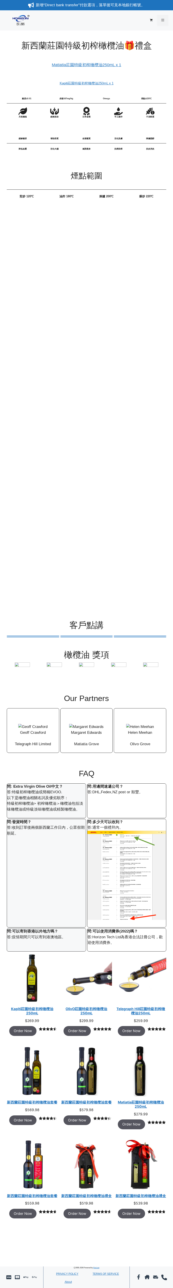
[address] (147, 1277)
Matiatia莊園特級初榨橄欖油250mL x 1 (86, 65)
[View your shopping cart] (151, 20)
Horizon (96, 1268)
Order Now (23, 1031)
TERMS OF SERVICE (106, 1273)
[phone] (164, 1277)
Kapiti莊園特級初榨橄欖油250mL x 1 (87, 83)
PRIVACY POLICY (67, 1273)
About (68, 1282)
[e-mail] (155, 1277)
